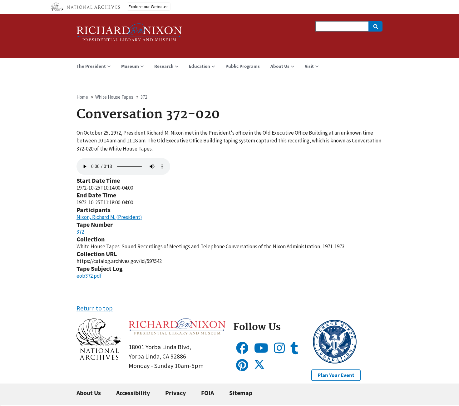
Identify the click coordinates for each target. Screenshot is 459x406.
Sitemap (240, 393)
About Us (88, 393)
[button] (98, 357)
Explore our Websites (149, 6)
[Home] (129, 35)
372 (144, 97)
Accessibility (133, 393)
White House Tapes (114, 97)
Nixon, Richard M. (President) (109, 217)
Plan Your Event (336, 375)
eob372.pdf (89, 275)
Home (82, 97)
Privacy (175, 393)
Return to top (94, 308)
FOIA (207, 393)
